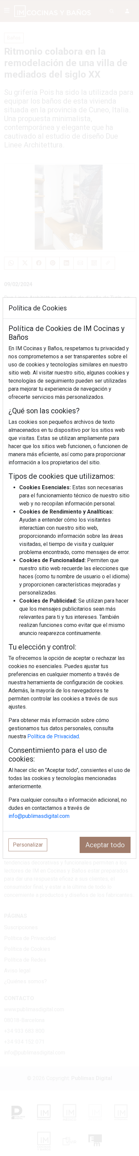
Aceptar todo (105, 845)
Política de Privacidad (53, 736)
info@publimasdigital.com (39, 816)
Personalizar (28, 845)
